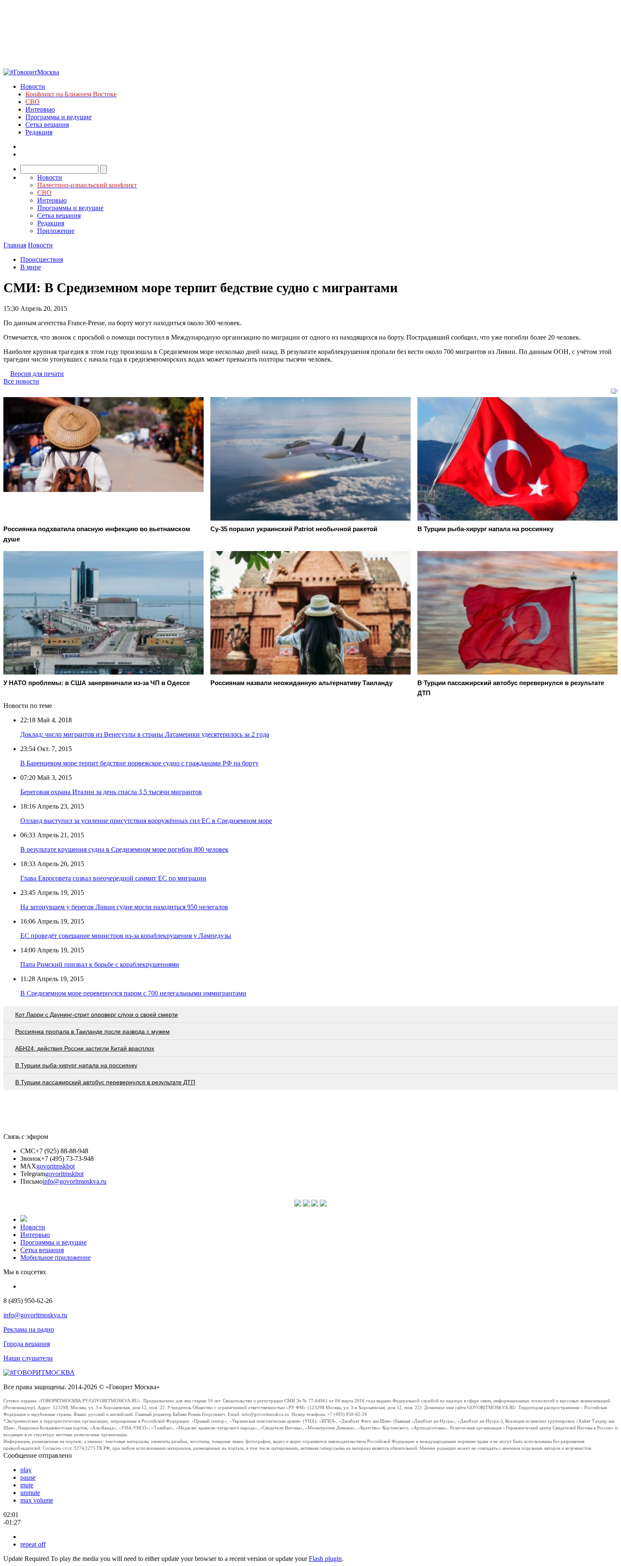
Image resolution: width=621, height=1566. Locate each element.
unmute (30, 1492)
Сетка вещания (47, 124)
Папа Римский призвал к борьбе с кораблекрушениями (99, 964)
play (26, 1469)
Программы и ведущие (58, 117)
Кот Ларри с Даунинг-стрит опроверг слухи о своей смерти (96, 1014)
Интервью (40, 109)
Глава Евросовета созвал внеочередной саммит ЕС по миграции (113, 878)
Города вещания (26, 1343)
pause (27, 1477)
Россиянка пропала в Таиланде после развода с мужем (92, 1031)
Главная (14, 245)
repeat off (33, 1544)
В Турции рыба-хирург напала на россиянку (76, 1065)
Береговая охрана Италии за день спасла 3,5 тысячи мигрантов (111, 791)
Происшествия (41, 259)
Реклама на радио (28, 1329)
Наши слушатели (28, 1358)
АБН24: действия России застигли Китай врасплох (84, 1048)
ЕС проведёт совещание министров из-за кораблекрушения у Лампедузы (125, 935)
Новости (32, 86)
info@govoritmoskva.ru (74, 1181)
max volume (36, 1500)
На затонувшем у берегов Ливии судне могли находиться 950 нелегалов (124, 907)
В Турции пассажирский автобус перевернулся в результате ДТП (105, 1082)
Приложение (55, 230)
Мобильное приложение (55, 1257)
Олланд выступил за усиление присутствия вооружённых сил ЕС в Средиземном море (146, 820)
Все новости (21, 381)
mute (26, 1485)
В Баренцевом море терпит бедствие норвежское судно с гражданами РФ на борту (139, 763)
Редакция (38, 132)
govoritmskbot (55, 1166)
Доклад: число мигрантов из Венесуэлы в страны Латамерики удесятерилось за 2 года (144, 734)
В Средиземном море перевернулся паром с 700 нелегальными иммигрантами (133, 993)
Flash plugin (325, 1558)
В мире (30, 267)
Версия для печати (37, 373)
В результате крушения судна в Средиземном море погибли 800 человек (124, 849)
